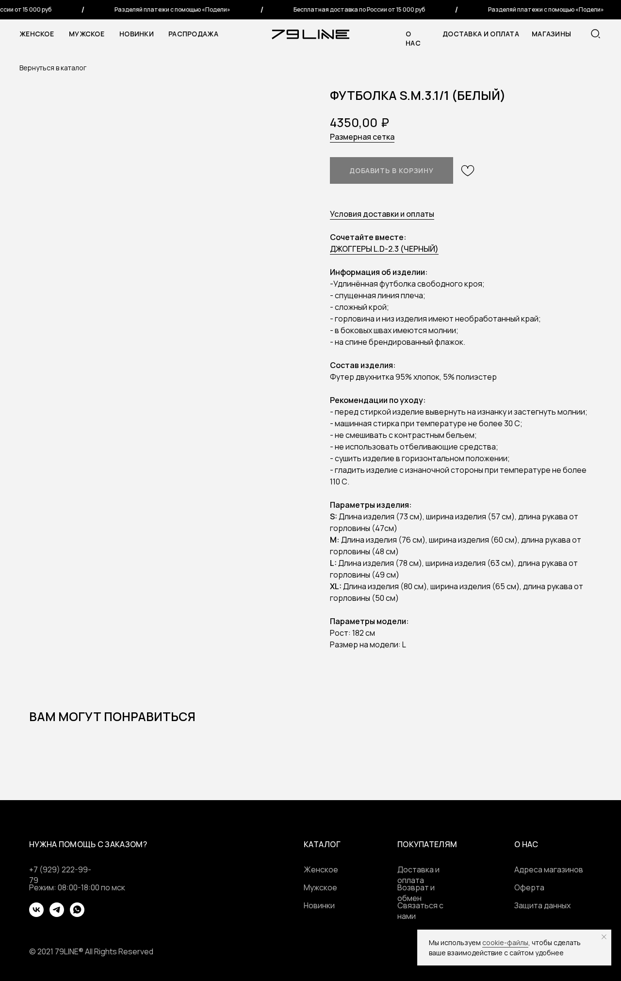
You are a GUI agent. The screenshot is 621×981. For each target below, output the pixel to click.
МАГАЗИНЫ (551, 33)
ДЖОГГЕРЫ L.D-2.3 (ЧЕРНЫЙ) (384, 248)
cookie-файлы (505, 942)
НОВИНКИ (136, 33)
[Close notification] (604, 937)
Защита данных (542, 905)
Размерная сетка (362, 136)
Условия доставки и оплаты (382, 214)
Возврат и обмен (416, 892)
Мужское (86, 33)
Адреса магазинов (548, 869)
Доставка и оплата (480, 33)
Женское (36, 33)
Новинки (319, 905)
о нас (413, 38)
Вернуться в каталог (52, 67)
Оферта (529, 887)
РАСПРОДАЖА (193, 33)
